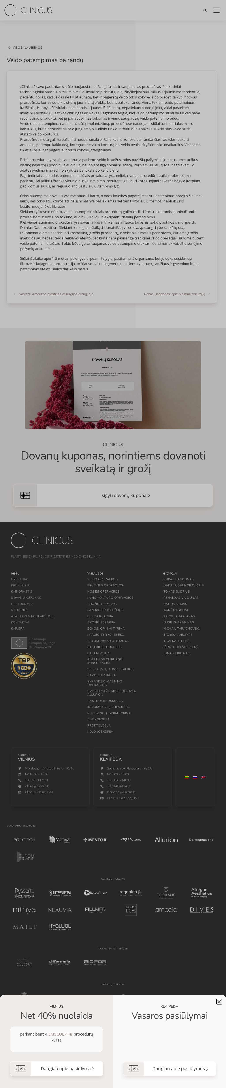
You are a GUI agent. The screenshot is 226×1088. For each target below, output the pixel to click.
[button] (219, 1001)
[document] (113, 544)
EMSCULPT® (60, 1034)
